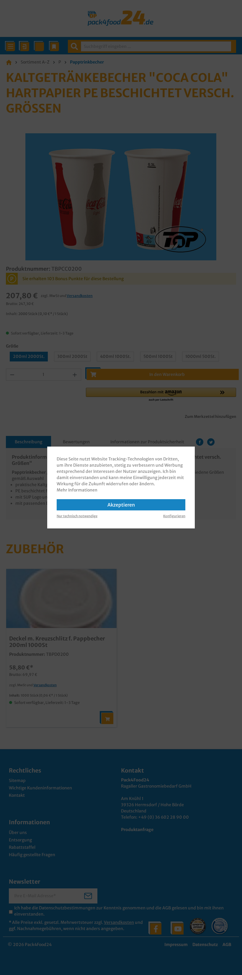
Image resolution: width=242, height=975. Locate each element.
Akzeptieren (121, 505)
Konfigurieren (174, 516)
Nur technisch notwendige (77, 516)
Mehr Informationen (77, 490)
